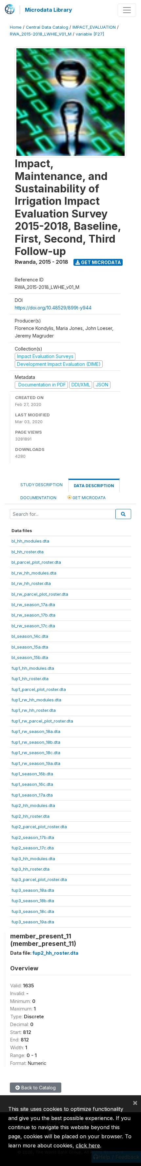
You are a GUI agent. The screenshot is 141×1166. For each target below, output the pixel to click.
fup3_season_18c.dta (32, 911)
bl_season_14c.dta (29, 636)
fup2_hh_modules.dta (33, 805)
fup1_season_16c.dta (32, 784)
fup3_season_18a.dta (32, 890)
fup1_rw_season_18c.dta (35, 752)
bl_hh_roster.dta (27, 551)
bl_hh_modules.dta (30, 541)
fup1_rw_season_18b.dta (35, 742)
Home (16, 27)
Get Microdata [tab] (88, 497)
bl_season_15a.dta (29, 647)
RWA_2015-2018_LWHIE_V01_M (40, 34)
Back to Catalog (38, 1087)
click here (88, 1145)
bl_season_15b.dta (29, 657)
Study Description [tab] (41, 484)
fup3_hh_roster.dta (30, 869)
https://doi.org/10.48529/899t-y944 (53, 307)
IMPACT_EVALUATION (94, 27)
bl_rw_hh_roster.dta (31, 583)
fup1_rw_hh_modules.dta (36, 699)
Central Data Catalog (47, 27)
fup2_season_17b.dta (32, 837)
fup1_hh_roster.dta (30, 678)
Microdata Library (48, 10)
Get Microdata (100, 262)
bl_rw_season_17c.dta (33, 625)
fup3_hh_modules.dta (33, 858)
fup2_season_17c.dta (32, 847)
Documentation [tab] (38, 497)
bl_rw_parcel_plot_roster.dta (39, 594)
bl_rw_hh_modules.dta (33, 573)
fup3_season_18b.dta (32, 900)
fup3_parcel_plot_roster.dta (39, 879)
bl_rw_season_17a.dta (33, 604)
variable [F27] (90, 34)
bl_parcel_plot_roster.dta (36, 562)
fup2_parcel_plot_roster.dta (39, 826)
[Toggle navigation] (127, 10)
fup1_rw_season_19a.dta (35, 763)
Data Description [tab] (94, 485)
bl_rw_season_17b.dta (33, 615)
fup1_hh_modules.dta (32, 668)
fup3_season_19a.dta (32, 921)
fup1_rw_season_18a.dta (35, 731)
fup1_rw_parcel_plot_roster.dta (42, 721)
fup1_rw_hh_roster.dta (33, 710)
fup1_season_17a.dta (32, 795)
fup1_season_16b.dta (32, 773)
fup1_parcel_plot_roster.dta (38, 689)
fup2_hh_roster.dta (30, 816)
